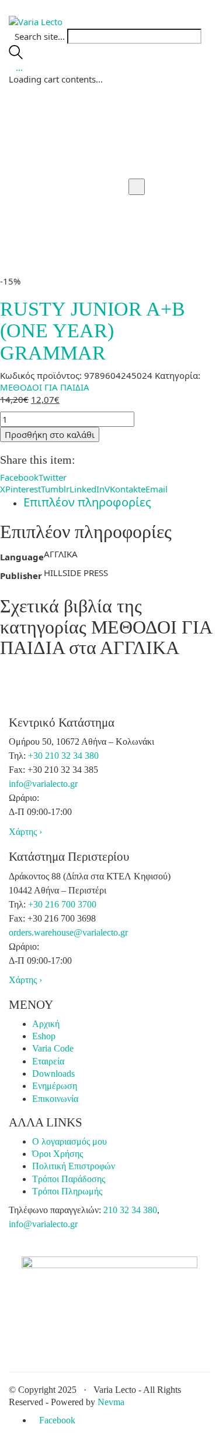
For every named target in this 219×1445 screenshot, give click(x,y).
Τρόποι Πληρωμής (67, 1191)
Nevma (111, 1402)
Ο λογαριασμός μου (69, 1141)
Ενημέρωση (54, 1086)
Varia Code (53, 1048)
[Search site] (16, 55)
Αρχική (46, 1024)
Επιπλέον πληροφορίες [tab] (87, 502)
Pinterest (23, 489)
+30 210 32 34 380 (63, 756)
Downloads (53, 1073)
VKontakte (125, 489)
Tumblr (55, 489)
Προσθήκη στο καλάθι (50, 434)
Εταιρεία (48, 1061)
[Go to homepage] (35, 20)
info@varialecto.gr (43, 784)
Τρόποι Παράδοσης (68, 1179)
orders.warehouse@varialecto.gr (68, 932)
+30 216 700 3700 (62, 904)
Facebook (19, 477)
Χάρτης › (25, 832)
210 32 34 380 (130, 1210)
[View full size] (136, 187)
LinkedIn (87, 489)
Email (156, 489)
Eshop (43, 1036)
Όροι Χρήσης (57, 1154)
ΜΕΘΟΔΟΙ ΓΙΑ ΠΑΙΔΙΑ (44, 387)
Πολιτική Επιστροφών (73, 1166)
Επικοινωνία (55, 1099)
